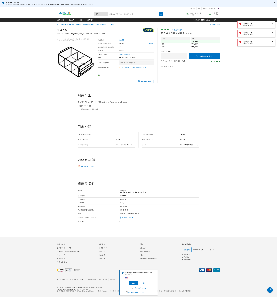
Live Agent (61, 255)
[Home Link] (65, 14)
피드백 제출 (61, 258)
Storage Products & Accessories (94, 24)
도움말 (205, 8)
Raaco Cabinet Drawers (127, 54)
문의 (199, 8)
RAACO (121, 40)
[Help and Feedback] (270, 290)
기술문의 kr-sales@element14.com (69, 251)
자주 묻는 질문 (62, 262)
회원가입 (198, 13)
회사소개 (143, 248)
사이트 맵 (113, 279)
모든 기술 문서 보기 (139, 67)
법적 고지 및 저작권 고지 (78, 279)
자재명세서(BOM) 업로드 (201, 20)
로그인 (192, 13)
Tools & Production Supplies (71, 24)
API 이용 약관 (103, 279)
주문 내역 (102, 251)
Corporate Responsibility (149, 258)
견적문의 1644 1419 (64, 248)
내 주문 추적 (103, 248)
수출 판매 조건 (92, 279)
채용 (141, 255)
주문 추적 (212, 8)
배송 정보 (102, 258)
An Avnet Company (63, 287)
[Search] (161, 14)
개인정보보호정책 (62, 279)
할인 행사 (192, 8)
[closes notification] (274, 2)
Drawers (111, 24)
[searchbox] (133, 14)
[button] (61, 20)
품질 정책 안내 (145, 251)
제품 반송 (102, 255)
